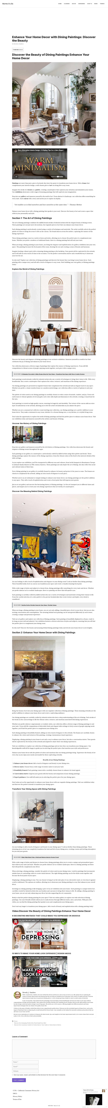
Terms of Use (17, 1099)
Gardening (81, 3)
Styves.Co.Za (7, 3)
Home (60, 3)
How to (89, 3)
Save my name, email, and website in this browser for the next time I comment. (40, 1075)
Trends (102, 3)
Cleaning (67, 3)
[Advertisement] (54, 18)
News (96, 3)
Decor (74, 3)
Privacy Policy (17, 1096)
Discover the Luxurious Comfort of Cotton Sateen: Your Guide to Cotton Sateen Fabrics (37, 1025)
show (20, 49)
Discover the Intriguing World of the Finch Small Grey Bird (30, 1023)
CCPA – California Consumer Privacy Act (26, 1091)
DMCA (15, 1093)
